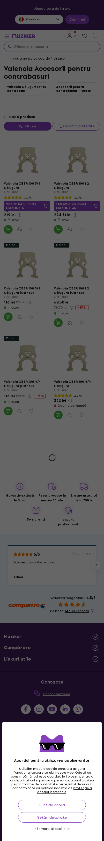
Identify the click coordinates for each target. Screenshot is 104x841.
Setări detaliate (52, 817)
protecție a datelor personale (64, 790)
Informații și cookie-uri (52, 828)
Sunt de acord (52, 805)
